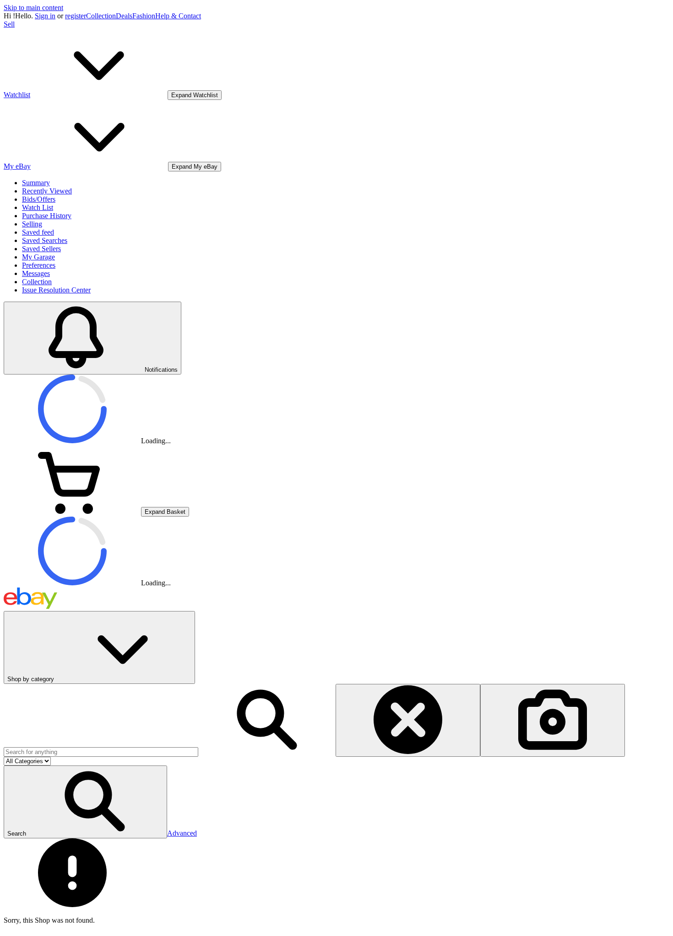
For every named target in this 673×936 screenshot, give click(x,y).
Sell (9, 24)
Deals (124, 16)
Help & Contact (178, 16)
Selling (32, 224)
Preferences (38, 265)
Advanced (182, 833)
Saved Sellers (41, 249)
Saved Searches (44, 240)
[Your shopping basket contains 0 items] (72, 511)
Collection (101, 16)
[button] (85, 801)
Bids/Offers (38, 199)
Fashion (143, 16)
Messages (36, 273)
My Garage (38, 257)
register (75, 16)
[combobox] (101, 752)
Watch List (37, 207)
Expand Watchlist (194, 95)
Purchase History (46, 216)
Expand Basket (165, 511)
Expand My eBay (194, 166)
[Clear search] (408, 720)
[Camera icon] (552, 720)
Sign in (45, 16)
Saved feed (38, 232)
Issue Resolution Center (56, 290)
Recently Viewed (47, 191)
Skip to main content (33, 7)
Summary (36, 183)
